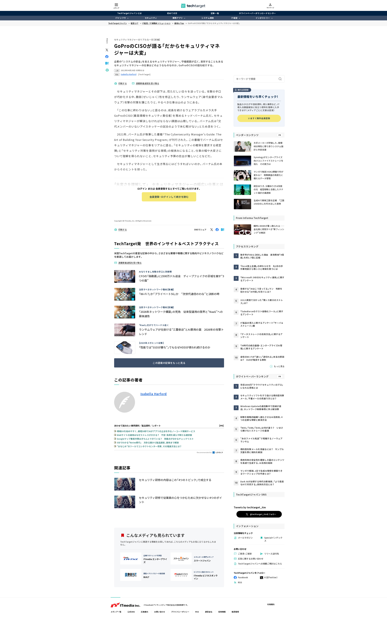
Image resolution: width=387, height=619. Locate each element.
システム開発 (208, 17)
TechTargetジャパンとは (129, 13)
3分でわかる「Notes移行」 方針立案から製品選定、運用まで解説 (148, 442)
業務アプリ (177, 17)
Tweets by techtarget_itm (250, 507)
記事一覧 (215, 13)
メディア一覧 (116, 611)
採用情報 (222, 611)
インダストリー (263, 17)
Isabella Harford (153, 394)
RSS (197, 611)
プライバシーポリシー (180, 611)
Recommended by (204, 452)
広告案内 (144, 611)
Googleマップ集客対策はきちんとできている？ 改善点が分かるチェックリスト (155, 438)
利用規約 (271, 604)
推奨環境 (235, 611)
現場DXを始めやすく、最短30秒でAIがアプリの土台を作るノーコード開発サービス (156, 431)
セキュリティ (151, 17)
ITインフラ (120, 17)
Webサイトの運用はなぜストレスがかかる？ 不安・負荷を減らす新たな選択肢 (154, 434)
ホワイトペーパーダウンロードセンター (257, 13)
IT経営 (234, 17)
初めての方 (172, 13)
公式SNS (131, 611)
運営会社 (208, 611)
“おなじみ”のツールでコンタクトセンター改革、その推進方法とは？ (149, 446)
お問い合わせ (159, 611)
